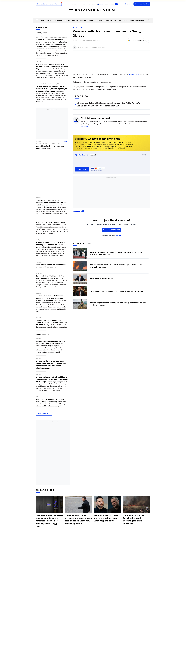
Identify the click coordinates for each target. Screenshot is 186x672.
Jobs (84, 4)
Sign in (118, 235)
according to (134, 74)
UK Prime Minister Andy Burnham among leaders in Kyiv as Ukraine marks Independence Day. (50, 298)
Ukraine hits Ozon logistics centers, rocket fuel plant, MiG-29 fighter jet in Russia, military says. (51, 89)
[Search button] (148, 20)
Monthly (81, 155)
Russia (67, 20)
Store (101, 4)
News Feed (77, 27)
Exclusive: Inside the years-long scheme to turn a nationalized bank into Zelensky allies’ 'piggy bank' (49, 520)
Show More (44, 414)
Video (91, 20)
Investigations (110, 20)
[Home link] (93, 10)
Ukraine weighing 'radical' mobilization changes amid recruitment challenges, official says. (52, 379)
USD (144, 155)
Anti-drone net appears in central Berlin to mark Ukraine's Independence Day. (52, 66)
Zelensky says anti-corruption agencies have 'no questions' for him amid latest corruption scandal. (51, 202)
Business (58, 20)
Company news (63, 262)
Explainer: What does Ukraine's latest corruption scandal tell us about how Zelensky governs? (78, 519)
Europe (75, 20)
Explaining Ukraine (137, 20)
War (42, 20)
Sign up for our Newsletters (48, 4)
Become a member (111, 230)
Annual (93, 155)
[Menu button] (37, 20)
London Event (109, 4)
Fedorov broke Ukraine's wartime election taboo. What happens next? (106, 518)
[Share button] (148, 41)
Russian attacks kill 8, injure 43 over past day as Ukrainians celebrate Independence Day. (51, 244)
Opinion (83, 20)
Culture (99, 20)
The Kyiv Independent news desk (92, 47)
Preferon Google (137, 40)
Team (79, 4)
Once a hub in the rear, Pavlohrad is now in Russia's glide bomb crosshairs (134, 519)
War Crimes (122, 20)
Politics (49, 20)
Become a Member (142, 4)
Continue (82, 169)
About (74, 4)
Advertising (92, 4)
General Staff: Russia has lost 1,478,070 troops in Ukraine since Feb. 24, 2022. (51, 322)
